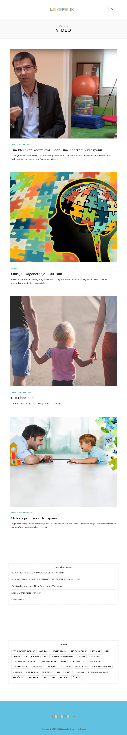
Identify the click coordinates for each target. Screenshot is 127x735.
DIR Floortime (22, 398)
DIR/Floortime (18, 145)
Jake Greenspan (49, 661)
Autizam (43, 651)
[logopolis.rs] (62, 9)
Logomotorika (21, 667)
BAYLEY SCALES (60, 651)
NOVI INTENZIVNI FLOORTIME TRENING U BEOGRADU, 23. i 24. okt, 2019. (46, 579)
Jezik (63, 661)
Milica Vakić (81, 667)
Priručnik (47, 672)
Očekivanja (32, 672)
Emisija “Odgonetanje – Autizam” (37, 274)
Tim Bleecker (49, 677)
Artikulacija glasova (24, 651)
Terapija (33, 677)
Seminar (80, 672)
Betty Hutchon (79, 651)
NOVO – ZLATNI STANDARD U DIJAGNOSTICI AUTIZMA (37, 572)
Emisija (81, 656)
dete (107, 651)
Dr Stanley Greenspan (62, 656)
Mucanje (17, 672)
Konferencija (77, 661)
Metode (67, 667)
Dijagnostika (20, 656)
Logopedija (53, 667)
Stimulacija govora (98, 672)
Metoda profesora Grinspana (34, 518)
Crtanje (96, 651)
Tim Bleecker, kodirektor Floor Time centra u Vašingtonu (56, 150)
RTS (58, 672)
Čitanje (77, 677)
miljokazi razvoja (101, 667)
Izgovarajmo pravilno (24, 661)
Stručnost (19, 677)
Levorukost (95, 661)
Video (29, 145)
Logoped (37, 667)
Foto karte (96, 656)
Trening (64, 677)
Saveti (68, 672)
